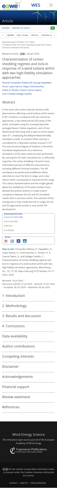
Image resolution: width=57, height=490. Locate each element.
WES (35, 5)
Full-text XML (11, 221)
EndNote (9, 230)
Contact (13, 483)
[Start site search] (53, 28)
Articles (6, 28)
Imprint (23, 483)
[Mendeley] (6, 240)
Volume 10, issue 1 (21, 28)
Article (10, 35)
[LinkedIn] (25, 240)
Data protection (38, 483)
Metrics (35, 35)
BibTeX (8, 225)
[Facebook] (18, 240)
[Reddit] (12, 240)
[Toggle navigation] (51, 5)
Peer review (22, 35)
